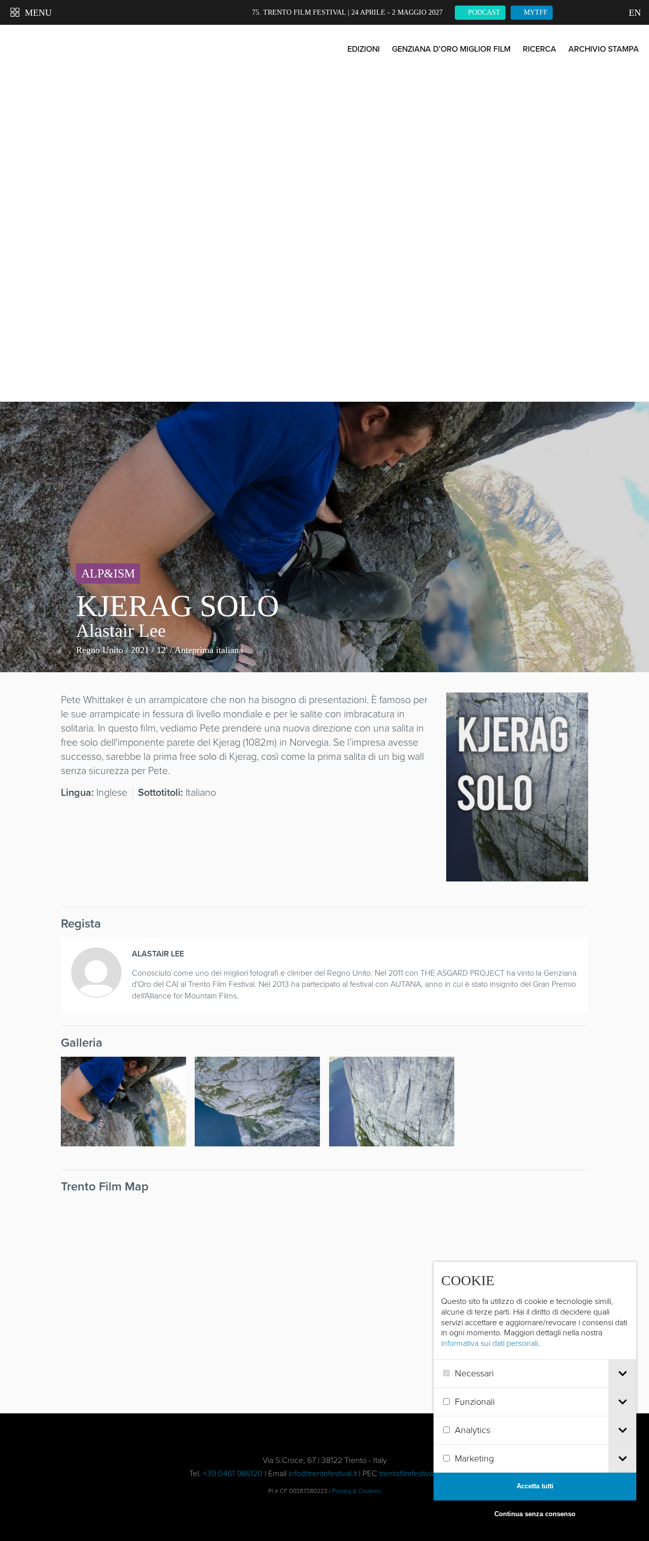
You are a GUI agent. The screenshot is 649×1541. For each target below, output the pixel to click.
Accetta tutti (535, 1486)
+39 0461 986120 (233, 1473)
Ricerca (539, 49)
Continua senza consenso (534, 1514)
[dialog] (535, 1395)
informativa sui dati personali (489, 1343)
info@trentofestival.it (323, 1473)
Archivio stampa (603, 49)
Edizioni (363, 49)
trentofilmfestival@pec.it (419, 1473)
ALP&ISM (108, 573)
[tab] (622, 1374)
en (634, 13)
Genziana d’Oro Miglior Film (451, 49)
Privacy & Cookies (356, 1490)
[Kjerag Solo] (517, 874)
